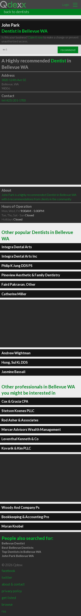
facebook (8, 571)
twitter (7, 577)
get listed (9, 598)
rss (4, 611)
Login (65, 4)
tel (14, 100)
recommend (67, 50)
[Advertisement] (40, 144)
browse (7, 604)
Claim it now (35, 37)
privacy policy (12, 591)
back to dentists (16, 11)
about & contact (13, 584)
